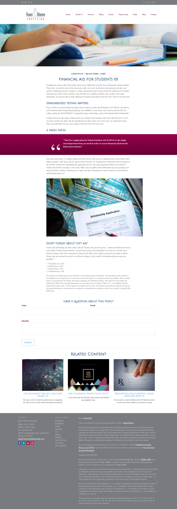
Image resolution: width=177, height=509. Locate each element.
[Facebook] (28, 2)
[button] (79, 14)
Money (58, 434)
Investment (59, 423)
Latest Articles (60, 440)
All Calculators (61, 445)
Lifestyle (58, 437)
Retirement (59, 420)
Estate (57, 426)
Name (24, 305)
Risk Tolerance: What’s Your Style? (88, 393)
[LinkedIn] (22, 2)
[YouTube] (25, 2)
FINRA (144, 459)
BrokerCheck (128, 423)
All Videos (59, 442)
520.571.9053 (150, 2)
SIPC (149, 459)
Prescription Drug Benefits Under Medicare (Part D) (134, 394)
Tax (56, 431)
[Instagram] (31, 2)
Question (25, 321)
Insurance (58, 429)
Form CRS (87, 418)
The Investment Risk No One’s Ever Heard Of (42, 394)
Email (92, 305)
